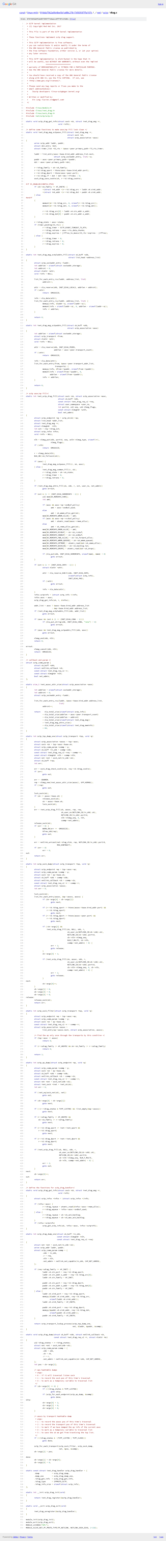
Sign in (160, 4)
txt (155, 1537)
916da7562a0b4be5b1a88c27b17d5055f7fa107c (66, 12)
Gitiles (15, 1537)
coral (22, 12)
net (99, 12)
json (161, 1537)
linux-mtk (32, 12)
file (73, 19)
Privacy (23, 1537)
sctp (105, 12)
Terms (30, 1537)
